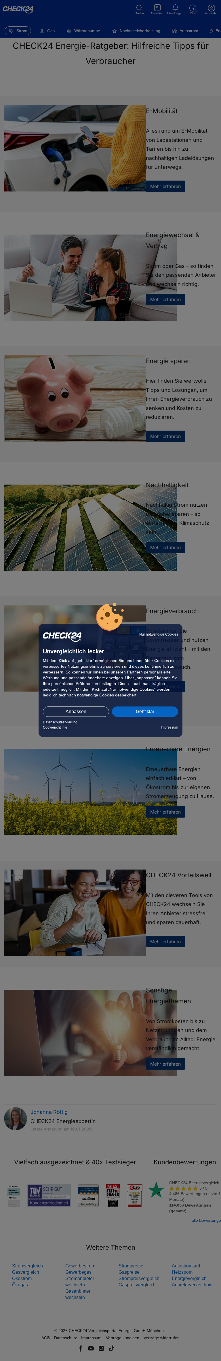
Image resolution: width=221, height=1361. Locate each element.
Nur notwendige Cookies (158, 634)
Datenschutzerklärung (60, 722)
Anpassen (76, 711)
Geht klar (145, 711)
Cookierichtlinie (55, 727)
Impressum (169, 727)
